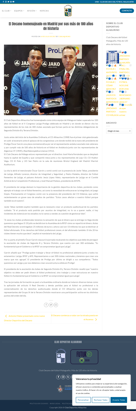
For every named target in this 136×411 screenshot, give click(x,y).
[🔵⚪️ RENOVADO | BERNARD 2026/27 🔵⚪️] (125, 96)
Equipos (18, 11)
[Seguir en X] (68, 377)
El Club (5, 11)
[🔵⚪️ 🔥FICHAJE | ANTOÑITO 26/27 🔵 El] (112, 70)
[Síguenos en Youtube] (13, 2)
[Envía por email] (56, 305)
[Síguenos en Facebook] (3, 2)
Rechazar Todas (100, 400)
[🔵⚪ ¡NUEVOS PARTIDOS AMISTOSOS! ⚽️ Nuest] (112, 96)
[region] (101, 390)
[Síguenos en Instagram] (6, 2)
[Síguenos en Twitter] (8, 2)
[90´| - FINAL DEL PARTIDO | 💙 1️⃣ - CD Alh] (125, 70)
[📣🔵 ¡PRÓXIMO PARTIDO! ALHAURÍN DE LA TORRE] (125, 57)
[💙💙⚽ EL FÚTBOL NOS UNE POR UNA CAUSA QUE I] (125, 83)
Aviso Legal (55, 403)
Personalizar (83, 400)
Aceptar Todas (118, 400)
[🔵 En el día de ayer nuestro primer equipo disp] (125, 109)
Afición (31, 11)
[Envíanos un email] (11, 2)
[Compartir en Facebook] (46, 305)
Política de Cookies (39, 403)
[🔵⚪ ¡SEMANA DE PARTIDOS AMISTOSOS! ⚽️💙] (112, 57)
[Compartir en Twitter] (51, 305)
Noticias (44, 11)
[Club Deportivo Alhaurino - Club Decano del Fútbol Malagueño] (68, 10)
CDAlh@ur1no (64, 36)
